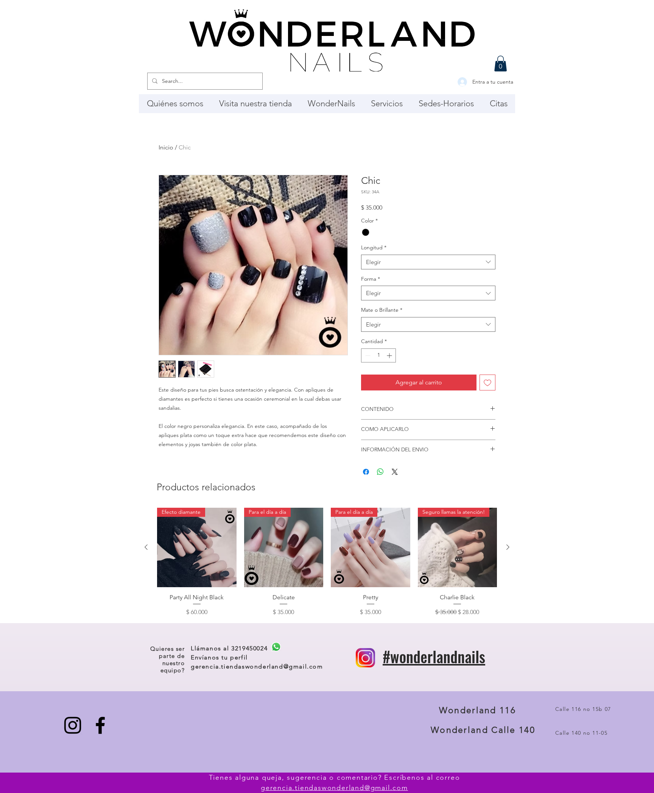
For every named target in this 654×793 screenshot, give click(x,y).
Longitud (373, 247)
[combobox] (428, 262)
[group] (327, 562)
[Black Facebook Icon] (100, 725)
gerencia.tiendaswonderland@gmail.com (257, 666)
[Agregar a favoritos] (487, 382)
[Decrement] (367, 355)
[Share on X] (394, 471)
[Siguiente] (507, 547)
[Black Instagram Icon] (72, 725)
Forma (370, 278)
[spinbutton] (378, 355)
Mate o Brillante (381, 309)
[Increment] (390, 355)
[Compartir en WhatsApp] (380, 471)
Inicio (166, 147)
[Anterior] (146, 547)
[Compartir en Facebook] (366, 471)
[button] (500, 64)
